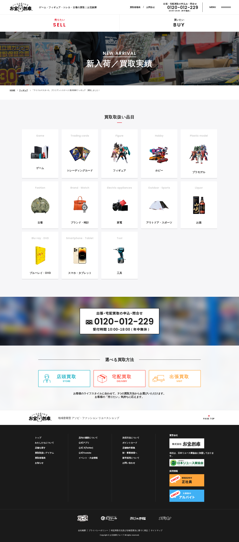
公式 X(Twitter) (86, 448)
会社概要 (82, 530)
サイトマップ (156, 530)
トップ (38, 437)
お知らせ (39, 463)
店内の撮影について (88, 437)
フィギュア (23, 90)
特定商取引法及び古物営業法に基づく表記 (129, 530)
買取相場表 (135, 7)
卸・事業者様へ (129, 453)
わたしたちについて (44, 443)
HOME (12, 90)
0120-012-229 (182, 7)
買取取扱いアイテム (44, 453)
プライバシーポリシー (98, 530)
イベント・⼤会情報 (88, 458)
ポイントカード (129, 443)
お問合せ (150, 7)
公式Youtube (85, 453)
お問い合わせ (128, 463)
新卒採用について (130, 458)
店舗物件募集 (128, 448)
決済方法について (130, 437)
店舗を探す (40, 448)
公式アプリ (84, 443)
